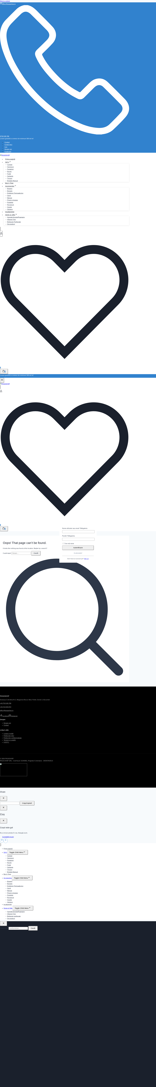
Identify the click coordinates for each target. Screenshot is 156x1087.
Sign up (86, 558)
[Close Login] (3, 807)
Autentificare (78, 548)
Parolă (68, 536)
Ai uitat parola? (78, 553)
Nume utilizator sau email (74, 528)
